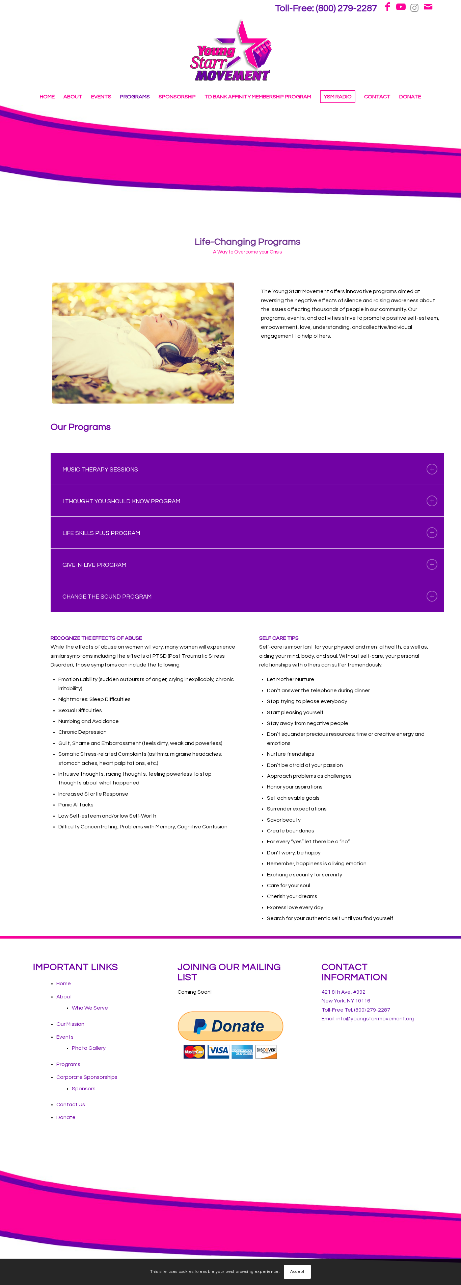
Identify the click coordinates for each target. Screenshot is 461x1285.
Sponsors (84, 1088)
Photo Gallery (89, 1048)
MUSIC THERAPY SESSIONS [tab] (100, 470)
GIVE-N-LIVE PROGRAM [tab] (94, 565)
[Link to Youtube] (401, 7)
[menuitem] (324, 10)
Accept (297, 1271)
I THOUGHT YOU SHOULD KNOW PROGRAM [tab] (121, 502)
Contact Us (70, 1104)
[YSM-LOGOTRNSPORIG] (230, 51)
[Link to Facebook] (387, 7)
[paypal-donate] (231, 1035)
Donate (66, 1117)
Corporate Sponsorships (86, 1077)
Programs (68, 1064)
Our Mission (70, 1024)
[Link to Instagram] (414, 7)
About (64, 996)
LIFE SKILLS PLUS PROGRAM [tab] (101, 533)
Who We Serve (90, 1008)
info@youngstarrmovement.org (375, 1018)
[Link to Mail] (428, 7)
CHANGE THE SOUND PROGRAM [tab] (107, 597)
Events (65, 1037)
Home (63, 983)
